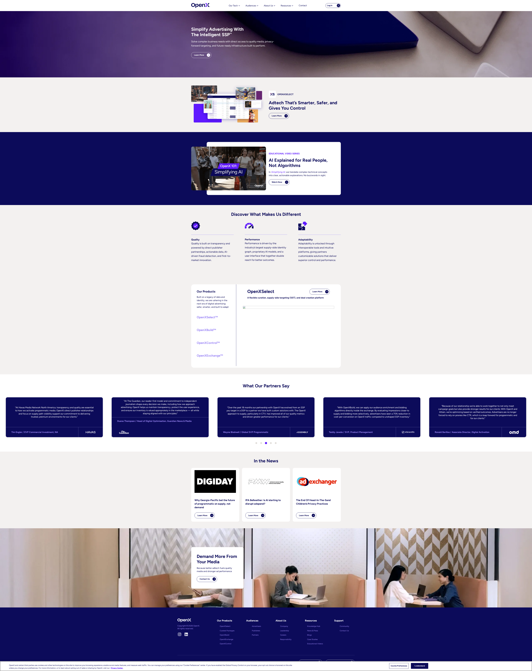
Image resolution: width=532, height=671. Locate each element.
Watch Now (277, 182)
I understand (419, 666)
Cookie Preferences (399, 666)
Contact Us (205, 579)
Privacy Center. (117, 668)
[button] (214, 317)
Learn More (199, 55)
